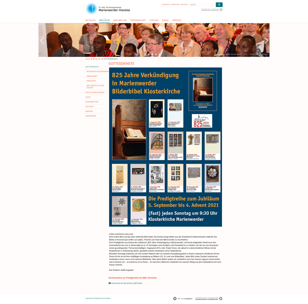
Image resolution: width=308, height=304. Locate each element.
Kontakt (107, 298)
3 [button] (156, 54)
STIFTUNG (153, 20)
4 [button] (159, 54)
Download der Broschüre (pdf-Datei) (126, 283)
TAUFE (87, 97)
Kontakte (184, 4)
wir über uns (120, 20)
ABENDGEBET (92, 76)
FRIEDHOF (176, 20)
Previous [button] (42, 40)
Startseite (166, 4)
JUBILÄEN (89, 111)
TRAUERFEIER (90, 116)
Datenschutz (99, 298)
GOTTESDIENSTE (110, 59)
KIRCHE (165, 20)
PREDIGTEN (91, 81)
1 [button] (148, 54)
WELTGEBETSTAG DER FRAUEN (95, 86)
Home (87, 59)
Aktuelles (90, 20)
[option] (154, 40)
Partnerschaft (138, 20)
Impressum (175, 4)
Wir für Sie (104, 20)
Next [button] (266, 40)
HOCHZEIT (89, 106)
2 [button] (152, 54)
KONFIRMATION (91, 102)
